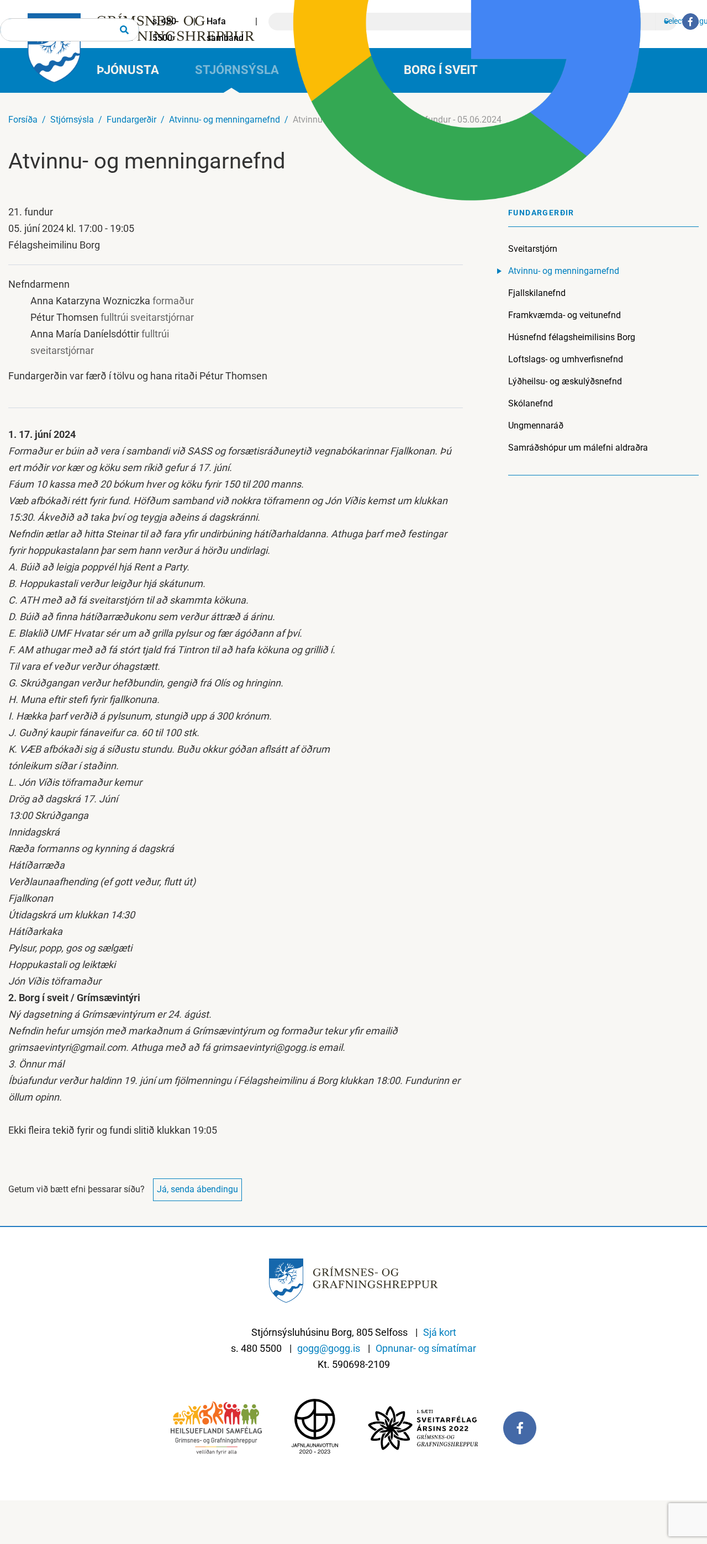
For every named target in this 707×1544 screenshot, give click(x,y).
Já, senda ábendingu (197, 1189)
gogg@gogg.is (328, 1348)
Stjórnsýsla (72, 119)
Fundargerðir (131, 119)
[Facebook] (690, 21)
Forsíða (23, 119)
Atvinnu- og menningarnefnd (224, 119)
